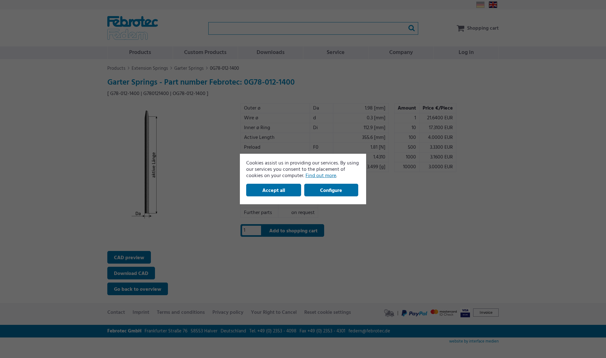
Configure (331, 191)
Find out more (321, 176)
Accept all (273, 191)
